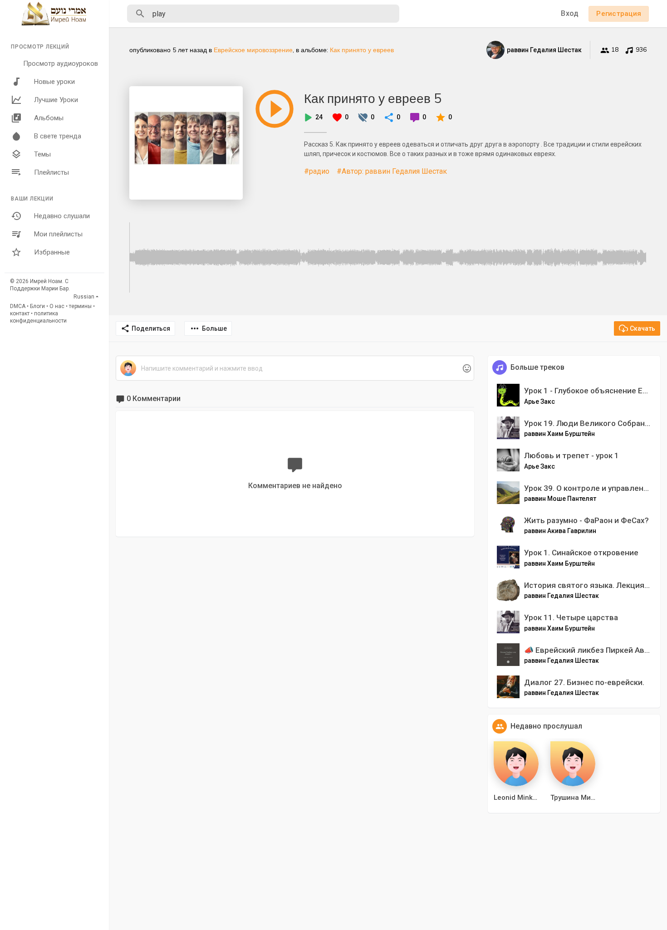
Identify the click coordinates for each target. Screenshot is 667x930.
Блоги (37, 306)
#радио (316, 171)
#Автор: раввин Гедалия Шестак (392, 171)
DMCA (17, 306)
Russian (84, 297)
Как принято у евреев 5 (372, 98)
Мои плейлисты (58, 234)
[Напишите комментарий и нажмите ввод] (294, 368)
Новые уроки (54, 82)
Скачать (642, 328)
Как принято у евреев (362, 50)
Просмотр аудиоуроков (60, 63)
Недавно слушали (62, 216)
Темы (42, 154)
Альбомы (49, 118)
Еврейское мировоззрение (253, 50)
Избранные (52, 252)
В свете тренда (57, 136)
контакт (19, 313)
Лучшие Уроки (56, 100)
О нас (56, 306)
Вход (570, 13)
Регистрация (618, 14)
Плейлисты (51, 172)
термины (80, 306)
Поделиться (151, 328)
